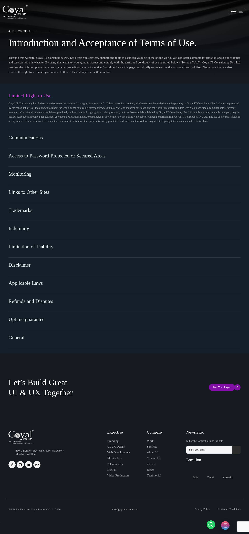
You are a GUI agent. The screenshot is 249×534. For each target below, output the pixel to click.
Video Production (118, 475)
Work (150, 441)
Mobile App (114, 458)
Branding (113, 441)
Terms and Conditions (229, 509)
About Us (153, 452)
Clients (151, 464)
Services (152, 446)
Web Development (118, 452)
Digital (111, 469)
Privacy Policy (202, 509)
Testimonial (154, 475)
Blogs (150, 469)
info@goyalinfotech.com (124, 509)
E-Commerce (115, 464)
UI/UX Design (116, 446)
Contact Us (154, 458)
